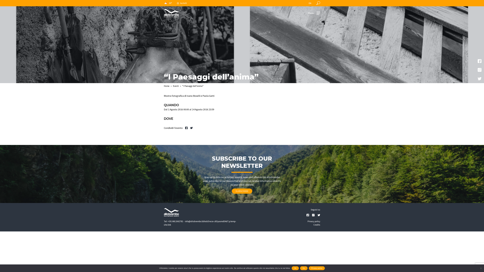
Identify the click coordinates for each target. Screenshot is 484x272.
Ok (295, 268)
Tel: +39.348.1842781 (173, 221)
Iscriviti (183, 3)
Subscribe (242, 191)
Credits (316, 224)
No (304, 268)
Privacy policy (314, 221)
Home (166, 86)
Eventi (176, 86)
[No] (481, 268)
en (310, 3)
